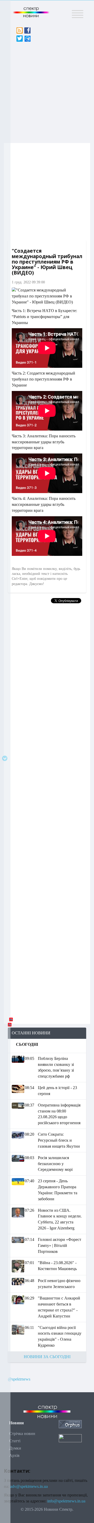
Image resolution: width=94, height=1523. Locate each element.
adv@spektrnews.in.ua (29, 1486)
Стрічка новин (22, 1433)
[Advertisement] (47, 91)
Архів (14, 1455)
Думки (15, 1448)
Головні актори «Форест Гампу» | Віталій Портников (59, 1245)
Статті (14, 1441)
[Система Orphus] (70, 1423)
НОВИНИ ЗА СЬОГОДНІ (47, 1356)
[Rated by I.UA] (70, 1437)
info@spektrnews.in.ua (66, 1501)
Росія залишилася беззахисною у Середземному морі (55, 1163)
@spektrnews (19, 1379)
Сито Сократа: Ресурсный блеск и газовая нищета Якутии (59, 1140)
